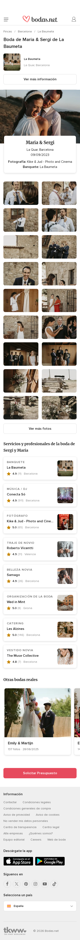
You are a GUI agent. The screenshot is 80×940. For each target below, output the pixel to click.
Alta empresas (13, 833)
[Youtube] (45, 884)
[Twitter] (16, 884)
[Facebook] (7, 884)
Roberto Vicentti (20, 548)
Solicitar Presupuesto (40, 773)
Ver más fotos (40, 429)
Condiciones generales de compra (27, 808)
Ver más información (40, 79)
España (18, 906)
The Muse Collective (23, 656)
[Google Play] (50, 865)
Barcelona (25, 31)
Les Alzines (15, 629)
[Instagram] (35, 884)
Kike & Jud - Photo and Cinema (31, 521)
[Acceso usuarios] (74, 19)
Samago (13, 575)
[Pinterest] (26, 884)
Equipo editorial (14, 839)
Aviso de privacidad (16, 815)
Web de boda (56, 839)
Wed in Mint (16, 602)
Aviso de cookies (48, 815)
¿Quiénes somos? (41, 833)
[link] (37, 721)
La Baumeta (46, 31)
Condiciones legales (37, 802)
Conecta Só (16, 494)
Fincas (8, 31)
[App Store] (18, 865)
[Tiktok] (54, 884)
